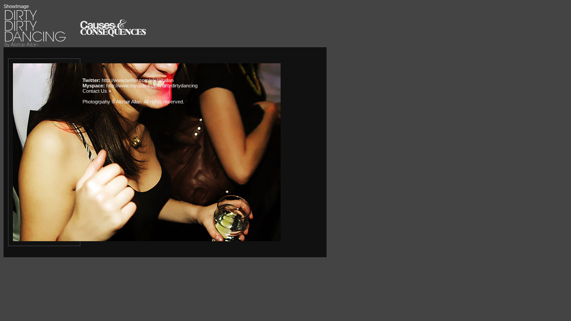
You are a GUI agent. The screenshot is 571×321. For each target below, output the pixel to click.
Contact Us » (97, 91)
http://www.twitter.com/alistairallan (138, 80)
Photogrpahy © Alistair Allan (112, 101)
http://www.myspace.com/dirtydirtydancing (152, 85)
